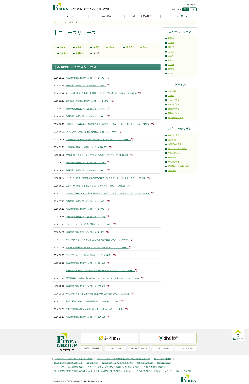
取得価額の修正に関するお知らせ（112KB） (86, 216)
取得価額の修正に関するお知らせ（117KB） (86, 263)
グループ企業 (173, 104)
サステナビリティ (175, 118)
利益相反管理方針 (164, 363)
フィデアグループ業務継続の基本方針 (69, 367)
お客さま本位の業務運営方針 (155, 367)
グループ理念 (173, 100)
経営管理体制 (173, 109)
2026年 (63, 47)
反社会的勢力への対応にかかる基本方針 (117, 363)
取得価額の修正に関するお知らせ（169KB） (86, 209)
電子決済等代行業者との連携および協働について (73, 371)
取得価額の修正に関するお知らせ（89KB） (85, 232)
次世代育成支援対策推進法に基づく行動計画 (113, 371)
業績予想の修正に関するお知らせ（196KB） (86, 109)
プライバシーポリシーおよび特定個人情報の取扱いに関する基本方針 (123, 359)
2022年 (129, 47)
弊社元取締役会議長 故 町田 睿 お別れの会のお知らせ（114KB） (95, 309)
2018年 (96, 53)
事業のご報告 (173, 162)
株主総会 (172, 157)
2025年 (80, 47)
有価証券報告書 (174, 144)
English (193, 4)
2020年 (63, 53)
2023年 (113, 47)
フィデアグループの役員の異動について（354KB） (89, 255)
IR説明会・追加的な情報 (178, 166)
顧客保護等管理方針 (145, 363)
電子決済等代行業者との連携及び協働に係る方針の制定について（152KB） (100, 270)
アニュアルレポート (176, 153)
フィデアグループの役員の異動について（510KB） (89, 224)
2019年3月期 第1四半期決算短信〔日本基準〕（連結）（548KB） (96, 186)
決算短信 (172, 140)
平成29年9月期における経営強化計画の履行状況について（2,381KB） (98, 240)
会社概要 (172, 91)
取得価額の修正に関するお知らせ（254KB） (86, 162)
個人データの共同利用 (162, 359)
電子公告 (172, 171)
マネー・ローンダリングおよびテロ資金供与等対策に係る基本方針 (114, 367)
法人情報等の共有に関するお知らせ (68, 363)
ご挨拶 (171, 96)
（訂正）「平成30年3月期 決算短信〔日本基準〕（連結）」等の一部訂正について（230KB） (108, 193)
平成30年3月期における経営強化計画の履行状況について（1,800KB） (98, 155)
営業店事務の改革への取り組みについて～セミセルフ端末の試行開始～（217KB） (103, 278)
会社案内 (106, 16)
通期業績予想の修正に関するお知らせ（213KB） (88, 101)
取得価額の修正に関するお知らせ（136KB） (86, 78)
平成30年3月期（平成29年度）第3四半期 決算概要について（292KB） (98, 294)
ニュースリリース (178, 16)
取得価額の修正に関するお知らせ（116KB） (86, 286)
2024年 (96, 47)
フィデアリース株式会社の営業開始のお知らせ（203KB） (92, 132)
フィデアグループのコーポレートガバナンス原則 (73, 359)
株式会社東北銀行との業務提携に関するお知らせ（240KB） (93, 301)
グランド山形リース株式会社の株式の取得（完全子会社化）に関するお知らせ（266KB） (106, 178)
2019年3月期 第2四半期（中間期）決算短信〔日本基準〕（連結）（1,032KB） (102, 93)
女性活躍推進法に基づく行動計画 (148, 371)
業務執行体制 (173, 113)
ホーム (70, 16)
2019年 (80, 53)
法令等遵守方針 (92, 363)
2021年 (146, 47)
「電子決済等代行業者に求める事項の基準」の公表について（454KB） (98, 139)
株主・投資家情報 (142, 16)
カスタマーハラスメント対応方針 (178, 371)
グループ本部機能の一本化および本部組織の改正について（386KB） (97, 247)
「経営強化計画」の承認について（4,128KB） (87, 147)
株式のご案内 (173, 135)
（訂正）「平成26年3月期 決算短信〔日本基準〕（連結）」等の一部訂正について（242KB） (108, 124)
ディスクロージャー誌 (177, 149)
